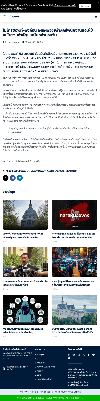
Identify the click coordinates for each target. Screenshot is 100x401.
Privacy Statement (27, 391)
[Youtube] (74, 355)
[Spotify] (93, 355)
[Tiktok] (69, 355)
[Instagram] (78, 355)
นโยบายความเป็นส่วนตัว (65, 5)
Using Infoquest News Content (66, 391)
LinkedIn (13, 171)
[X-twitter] (83, 355)
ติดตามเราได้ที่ (75, 349)
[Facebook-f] (88, 355)
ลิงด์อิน (50, 171)
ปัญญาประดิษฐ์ (38, 171)
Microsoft (24, 171)
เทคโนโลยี (59, 171)
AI (7, 171)
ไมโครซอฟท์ (71, 171)
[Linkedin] (69, 357)
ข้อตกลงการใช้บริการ (16, 8)
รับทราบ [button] (85, 6)
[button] (5, 178)
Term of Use (44, 391)
